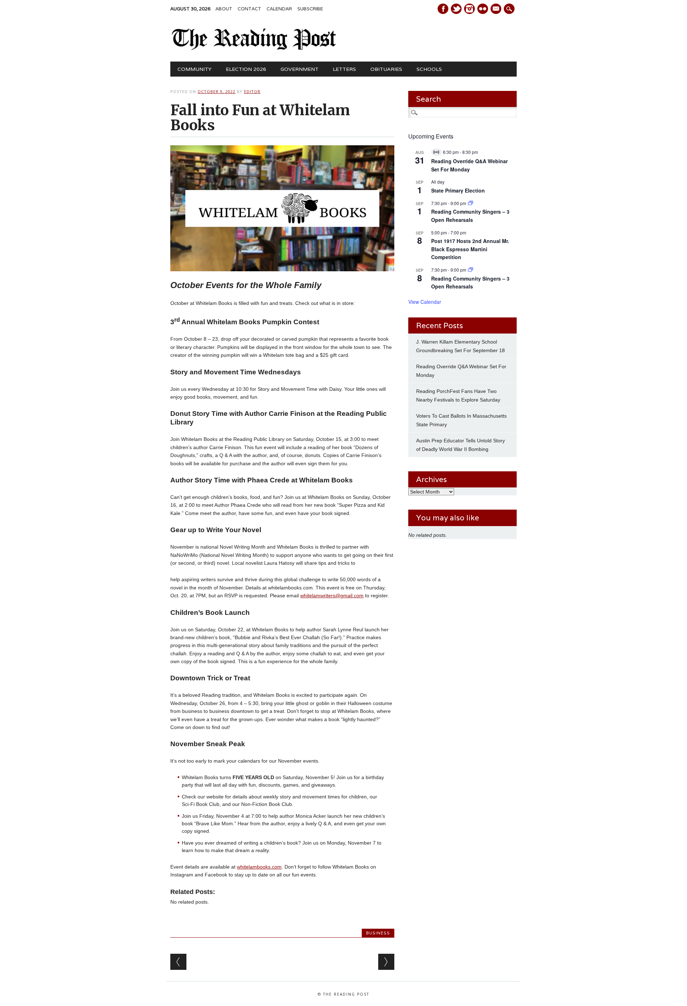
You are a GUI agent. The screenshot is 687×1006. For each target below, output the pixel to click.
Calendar (279, 9)
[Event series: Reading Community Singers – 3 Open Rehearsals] (470, 203)
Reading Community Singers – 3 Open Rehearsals (470, 215)
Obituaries (386, 69)
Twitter (456, 9)
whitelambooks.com (259, 867)
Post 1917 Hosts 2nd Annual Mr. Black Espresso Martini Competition (470, 249)
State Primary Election (458, 190)
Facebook (443, 9)
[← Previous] (178, 962)
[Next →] (386, 962)
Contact (249, 9)
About (223, 9)
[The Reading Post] (253, 48)
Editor (252, 91)
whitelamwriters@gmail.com (332, 595)
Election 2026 (246, 69)
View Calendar (424, 301)
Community (194, 69)
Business (378, 932)
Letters (344, 69)
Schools (429, 69)
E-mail (496, 9)
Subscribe (310, 9)
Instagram (469, 9)
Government (299, 69)
